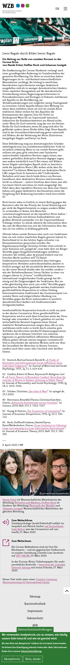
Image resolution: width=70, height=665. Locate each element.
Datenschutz (35, 618)
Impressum (35, 611)
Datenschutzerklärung (31, 651)
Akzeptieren (12, 659)
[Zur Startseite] (11, 8)
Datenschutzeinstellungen (35, 629)
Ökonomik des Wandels (42, 505)
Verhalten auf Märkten (27, 502)
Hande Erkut (10, 499)
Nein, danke (33, 659)
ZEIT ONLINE (23, 555)
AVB (35, 625)
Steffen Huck (48, 502)
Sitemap (35, 596)
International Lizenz (37, 582)
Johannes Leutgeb (13, 508)
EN (57, 9)
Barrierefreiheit (35, 604)
